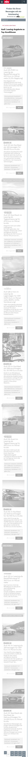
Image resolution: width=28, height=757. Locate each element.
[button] (7, 2)
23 (12, 752)
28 (12, 754)
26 (24, 752)
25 (20, 752)
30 (20, 754)
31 (24, 754)
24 (16, 752)
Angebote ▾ (5, 20)
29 (16, 754)
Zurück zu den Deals (10, 25)
